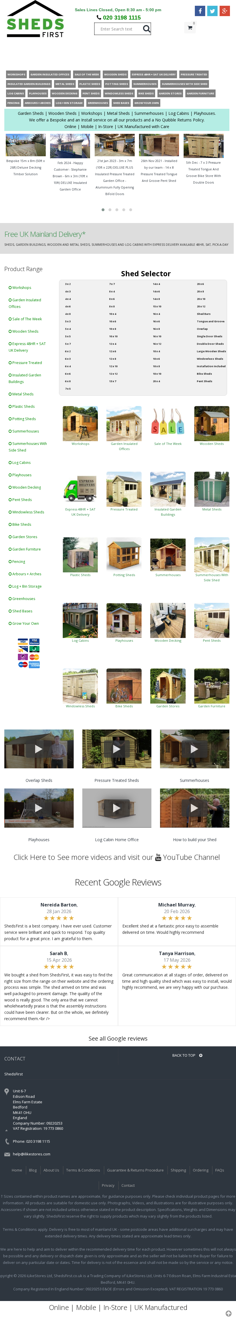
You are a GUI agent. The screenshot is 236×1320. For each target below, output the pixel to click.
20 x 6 (200, 284)
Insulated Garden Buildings (25, 378)
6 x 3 (68, 359)
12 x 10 (113, 366)
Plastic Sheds (23, 406)
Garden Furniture (26, 549)
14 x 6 (156, 291)
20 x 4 (156, 381)
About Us (51, 1170)
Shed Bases (22, 611)
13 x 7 (112, 381)
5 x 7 (68, 344)
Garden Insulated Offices (25, 303)
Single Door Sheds (209, 336)
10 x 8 (112, 329)
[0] (190, 39)
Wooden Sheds (25, 331)
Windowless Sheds (28, 512)
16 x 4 (156, 314)
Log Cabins (21, 462)
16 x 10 (157, 336)
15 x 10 (157, 306)
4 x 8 (68, 314)
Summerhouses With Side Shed (28, 447)
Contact (128, 1185)
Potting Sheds (24, 418)
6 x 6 (68, 374)
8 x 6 (112, 299)
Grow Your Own (25, 623)
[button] (103, 210)
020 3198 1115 (122, 17)
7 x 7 (112, 284)
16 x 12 (157, 344)
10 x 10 (113, 336)
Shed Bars (204, 314)
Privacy (108, 1185)
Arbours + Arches (26, 574)
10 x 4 (112, 314)
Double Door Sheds (210, 344)
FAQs (219, 1170)
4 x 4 (68, 299)
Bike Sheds (21, 524)
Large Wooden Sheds (211, 351)
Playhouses (21, 475)
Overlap (202, 329)
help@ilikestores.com (31, 1154)
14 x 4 (156, 284)
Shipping (178, 1170)
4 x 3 (68, 291)
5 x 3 (68, 321)
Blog (33, 1170)
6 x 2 (68, 351)
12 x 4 (112, 344)
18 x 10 (157, 374)
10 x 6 (112, 321)
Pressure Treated (27, 362)
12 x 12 (113, 374)
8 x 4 (112, 291)
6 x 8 (68, 381)
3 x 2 (68, 284)
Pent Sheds (22, 499)
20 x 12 (201, 306)
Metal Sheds (22, 394)
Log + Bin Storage (27, 586)
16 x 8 (156, 329)
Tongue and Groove (210, 321)
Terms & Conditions (83, 1170)
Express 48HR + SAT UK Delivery (27, 347)
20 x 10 (201, 299)
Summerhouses (25, 431)
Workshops (21, 287)
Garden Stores (24, 536)
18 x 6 (156, 359)
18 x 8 (156, 366)
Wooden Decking (26, 487)
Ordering (200, 1170)
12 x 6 (112, 351)
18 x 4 (156, 351)
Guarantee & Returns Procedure (135, 1170)
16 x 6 (156, 321)
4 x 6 (68, 306)
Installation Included (211, 366)
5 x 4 (68, 329)
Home (17, 1170)
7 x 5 (68, 389)
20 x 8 (200, 291)
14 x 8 (156, 299)
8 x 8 (112, 306)
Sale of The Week (27, 319)
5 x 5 (68, 336)
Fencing (18, 561)
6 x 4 (68, 366)
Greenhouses (23, 598)
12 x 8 (112, 359)
